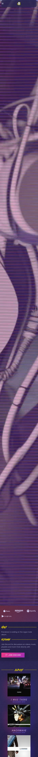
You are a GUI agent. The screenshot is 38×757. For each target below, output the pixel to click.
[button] (2, 3)
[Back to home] (19, 3)
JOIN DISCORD (14, 655)
